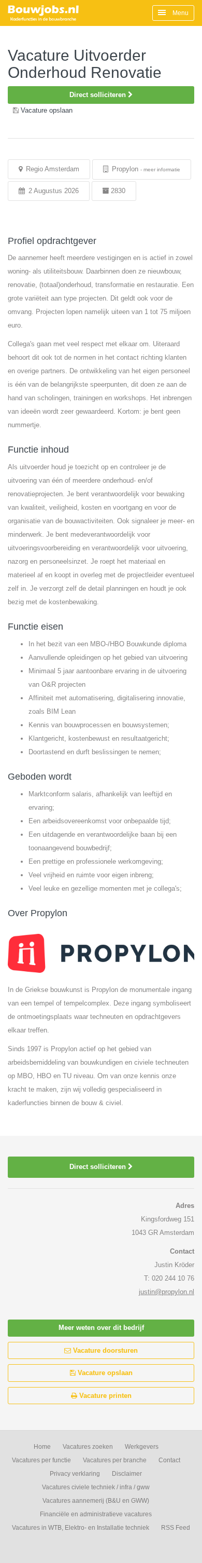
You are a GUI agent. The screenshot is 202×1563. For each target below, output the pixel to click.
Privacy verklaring (75, 1473)
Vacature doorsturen (104, 1350)
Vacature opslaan (104, 1373)
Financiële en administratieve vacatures (96, 1514)
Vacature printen (104, 1395)
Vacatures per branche (115, 1460)
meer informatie (161, 169)
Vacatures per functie (41, 1460)
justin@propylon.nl (166, 1292)
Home (42, 1446)
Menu (180, 13)
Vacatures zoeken (88, 1446)
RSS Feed (175, 1527)
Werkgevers (141, 1446)
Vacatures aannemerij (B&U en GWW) (95, 1500)
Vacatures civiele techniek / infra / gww (96, 1487)
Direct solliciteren (98, 95)
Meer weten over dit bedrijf (101, 1327)
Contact (169, 1460)
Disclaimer (127, 1473)
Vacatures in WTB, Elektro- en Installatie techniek (80, 1527)
